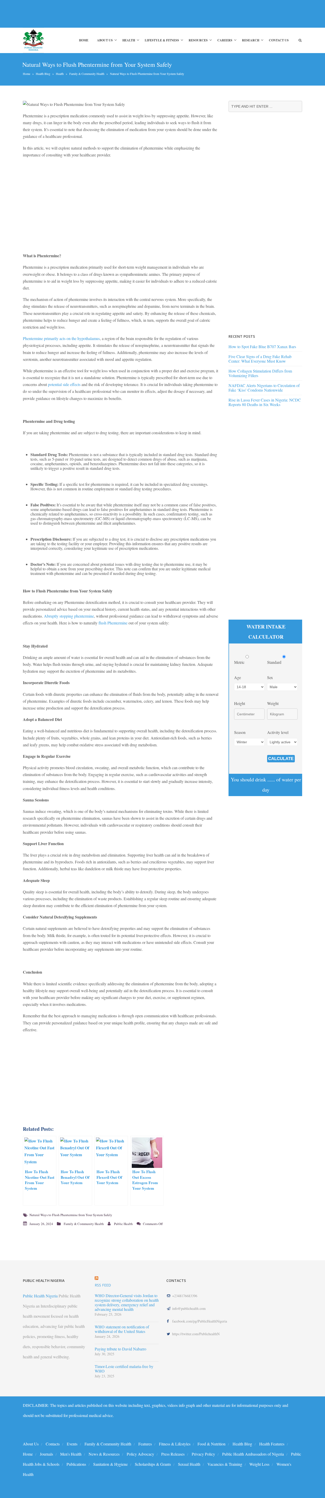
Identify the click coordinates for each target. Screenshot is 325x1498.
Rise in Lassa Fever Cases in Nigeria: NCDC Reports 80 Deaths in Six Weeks (265, 402)
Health (128, 40)
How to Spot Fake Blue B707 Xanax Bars (262, 346)
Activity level (277, 732)
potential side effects (64, 384)
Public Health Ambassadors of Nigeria (253, 1454)
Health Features (271, 1443)
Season (240, 732)
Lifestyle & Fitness (162, 40)
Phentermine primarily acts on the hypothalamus (61, 338)
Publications (76, 1464)
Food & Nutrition (211, 1443)
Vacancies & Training (224, 1464)
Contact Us (279, 40)
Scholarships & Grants (153, 1464)
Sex (270, 677)
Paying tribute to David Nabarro (120, 1349)
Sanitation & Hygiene (110, 1464)
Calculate (281, 758)
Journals (46, 1454)
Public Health (123, 1223)
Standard (274, 662)
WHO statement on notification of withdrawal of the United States (122, 1329)
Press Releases (173, 1454)
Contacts (53, 1443)
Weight (273, 703)
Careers (224, 40)
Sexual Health (189, 1464)
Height (239, 703)
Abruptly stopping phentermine (69, 616)
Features (145, 1443)
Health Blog (43, 74)
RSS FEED (103, 1285)
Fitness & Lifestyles (174, 1443)
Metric (240, 662)
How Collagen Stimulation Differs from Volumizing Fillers (260, 373)
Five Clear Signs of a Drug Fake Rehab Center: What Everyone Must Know (260, 359)
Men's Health (71, 1454)
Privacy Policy (203, 1454)
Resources (198, 40)
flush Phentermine (113, 622)
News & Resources (104, 1454)
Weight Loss (259, 1464)
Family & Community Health (86, 74)
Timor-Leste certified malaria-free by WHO (124, 1368)
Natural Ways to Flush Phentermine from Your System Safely (70, 1215)
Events (72, 1443)
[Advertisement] (115, 13)
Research (250, 40)
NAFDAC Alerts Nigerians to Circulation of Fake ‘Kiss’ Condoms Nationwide (264, 388)
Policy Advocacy (140, 1454)
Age (237, 677)
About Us (105, 40)
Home (83, 40)
